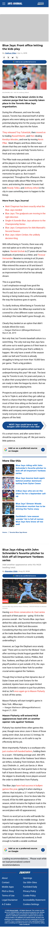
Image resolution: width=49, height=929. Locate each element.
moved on (41, 132)
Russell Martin (18, 136)
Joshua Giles (10, 53)
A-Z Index (6, 904)
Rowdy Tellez (13, 188)
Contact (5, 882)
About (5, 878)
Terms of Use (8, 895)
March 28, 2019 (9, 333)
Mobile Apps (8, 887)
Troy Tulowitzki (23, 132)
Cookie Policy (29, 895)
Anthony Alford (32, 188)
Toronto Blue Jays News (18, 532)
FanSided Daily (30, 887)
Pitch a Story (8, 891)
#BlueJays (27, 309)
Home (4, 532)
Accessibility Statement (34, 900)
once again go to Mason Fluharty (29, 691)
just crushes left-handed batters (17, 751)
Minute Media (14, 910)
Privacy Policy (29, 891)
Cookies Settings (31, 904)
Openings (27, 878)
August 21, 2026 (9, 710)
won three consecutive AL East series (27, 612)
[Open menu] (3, 3)
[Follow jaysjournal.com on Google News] (43, 449)
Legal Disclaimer (10, 900)
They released (9, 132)
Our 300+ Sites (30, 882)
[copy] (17, 57)
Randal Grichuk (17, 251)
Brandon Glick (11, 571)
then (32, 136)
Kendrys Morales (10, 139)
